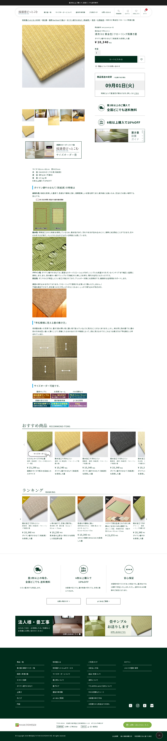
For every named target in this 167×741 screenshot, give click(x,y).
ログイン (127, 662)
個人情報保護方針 (126, 736)
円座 (18, 704)
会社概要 (115, 736)
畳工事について (58, 680)
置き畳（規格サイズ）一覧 (26, 668)
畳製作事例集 (58, 692)
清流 (93, 20)
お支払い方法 (93, 668)
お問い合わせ (106, 12)
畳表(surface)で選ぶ (57, 20)
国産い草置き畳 (22, 674)
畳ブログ (56, 686)
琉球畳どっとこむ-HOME (31, 20)
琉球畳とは (57, 662)
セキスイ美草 (21, 680)
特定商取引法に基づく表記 (143, 736)
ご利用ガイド (93, 12)
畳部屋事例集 (59, 400)
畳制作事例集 (80, 12)
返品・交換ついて (94, 674)
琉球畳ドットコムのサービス (63, 668)
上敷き (19, 692)
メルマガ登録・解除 (131, 668)
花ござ (19, 698)
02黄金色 (100, 20)
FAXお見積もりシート (96, 692)
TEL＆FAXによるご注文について (100, 686)
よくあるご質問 (102, 601)
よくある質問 (78, 400)
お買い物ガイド (62, 601)
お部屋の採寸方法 (95, 698)
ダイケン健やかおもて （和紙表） (78, 20)
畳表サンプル (41, 391)
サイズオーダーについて (63, 12)
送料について (93, 680)
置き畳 (44, 20)
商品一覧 (20, 662)
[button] (24, 445)
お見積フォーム (60, 391)
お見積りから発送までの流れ (99, 704)
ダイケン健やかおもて (25, 686)
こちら (136, 93)
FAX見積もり (78, 391)
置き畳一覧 (48, 12)
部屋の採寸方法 (41, 400)
